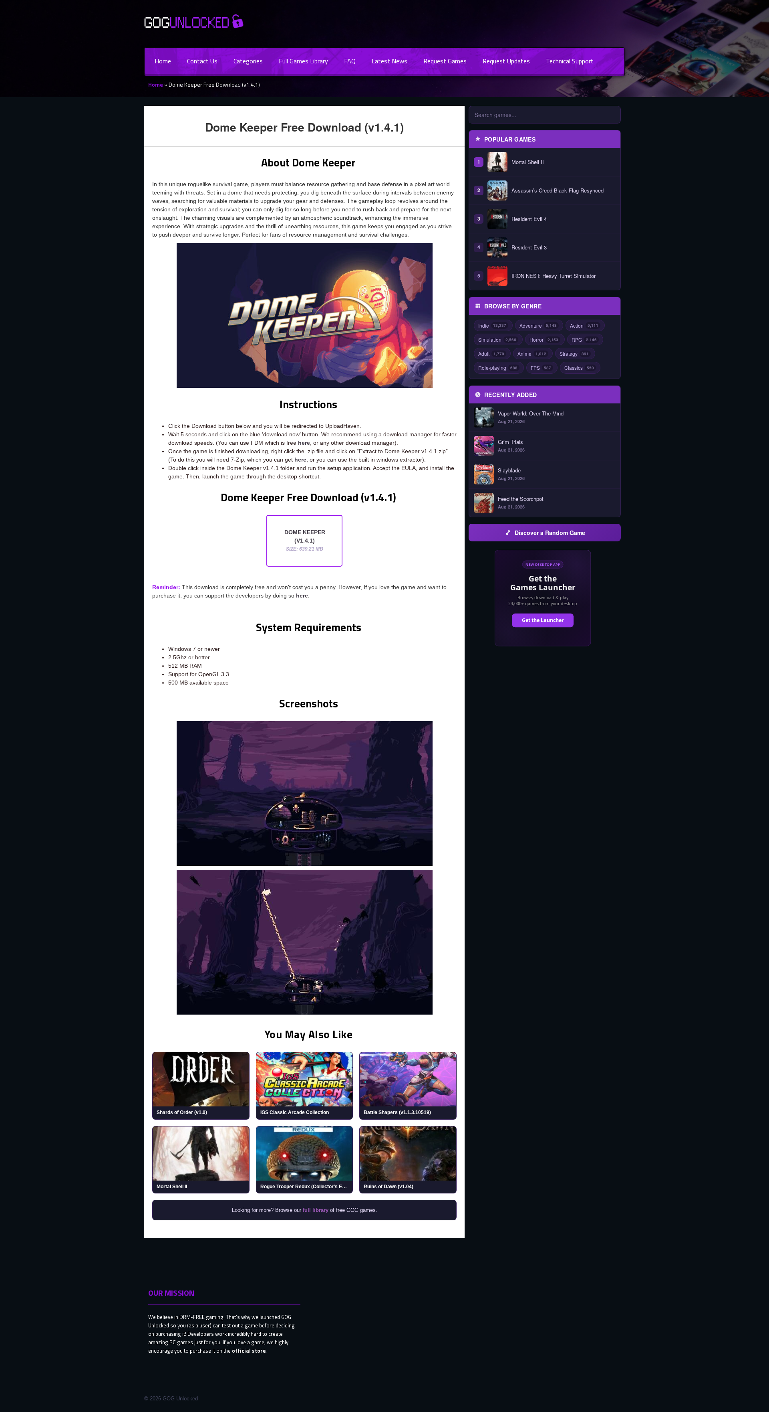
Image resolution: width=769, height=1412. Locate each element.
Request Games (445, 61)
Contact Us (202, 61)
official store (249, 1351)
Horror (543, 339)
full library (315, 1210)
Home (163, 61)
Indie (492, 325)
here (304, 443)
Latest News (389, 61)
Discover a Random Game (550, 533)
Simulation (497, 339)
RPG (584, 339)
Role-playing (497, 367)
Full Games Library (303, 61)
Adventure (538, 325)
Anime (531, 353)
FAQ (350, 61)
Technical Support (570, 61)
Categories (248, 61)
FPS (541, 367)
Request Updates (506, 61)
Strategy (574, 353)
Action (584, 325)
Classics (579, 367)
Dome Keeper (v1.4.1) (304, 540)
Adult (491, 353)
